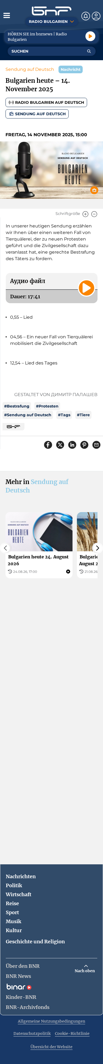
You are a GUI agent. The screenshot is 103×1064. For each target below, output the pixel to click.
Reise (12, 903)
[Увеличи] (85, 214)
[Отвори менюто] (6, 15)
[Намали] (94, 214)
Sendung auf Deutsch (29, 69)
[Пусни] (90, 36)
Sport (12, 912)
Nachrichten (21, 876)
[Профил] (96, 16)
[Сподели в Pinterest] (84, 444)
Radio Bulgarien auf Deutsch (49, 102)
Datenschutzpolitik (32, 1033)
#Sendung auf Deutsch (27, 414)
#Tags (64, 414)
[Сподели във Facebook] (48, 444)
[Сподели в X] (60, 444)
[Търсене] (89, 51)
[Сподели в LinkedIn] (72, 444)
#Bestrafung (16, 406)
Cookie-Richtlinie (72, 1033)
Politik (14, 885)
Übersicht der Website (51, 1046)
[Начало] (51, 11)
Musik (13, 921)
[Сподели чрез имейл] (96, 444)
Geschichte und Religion (35, 941)
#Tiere (83, 414)
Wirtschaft (18, 894)
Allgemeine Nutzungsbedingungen (51, 1021)
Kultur (14, 930)
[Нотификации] (85, 16)
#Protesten (47, 406)
